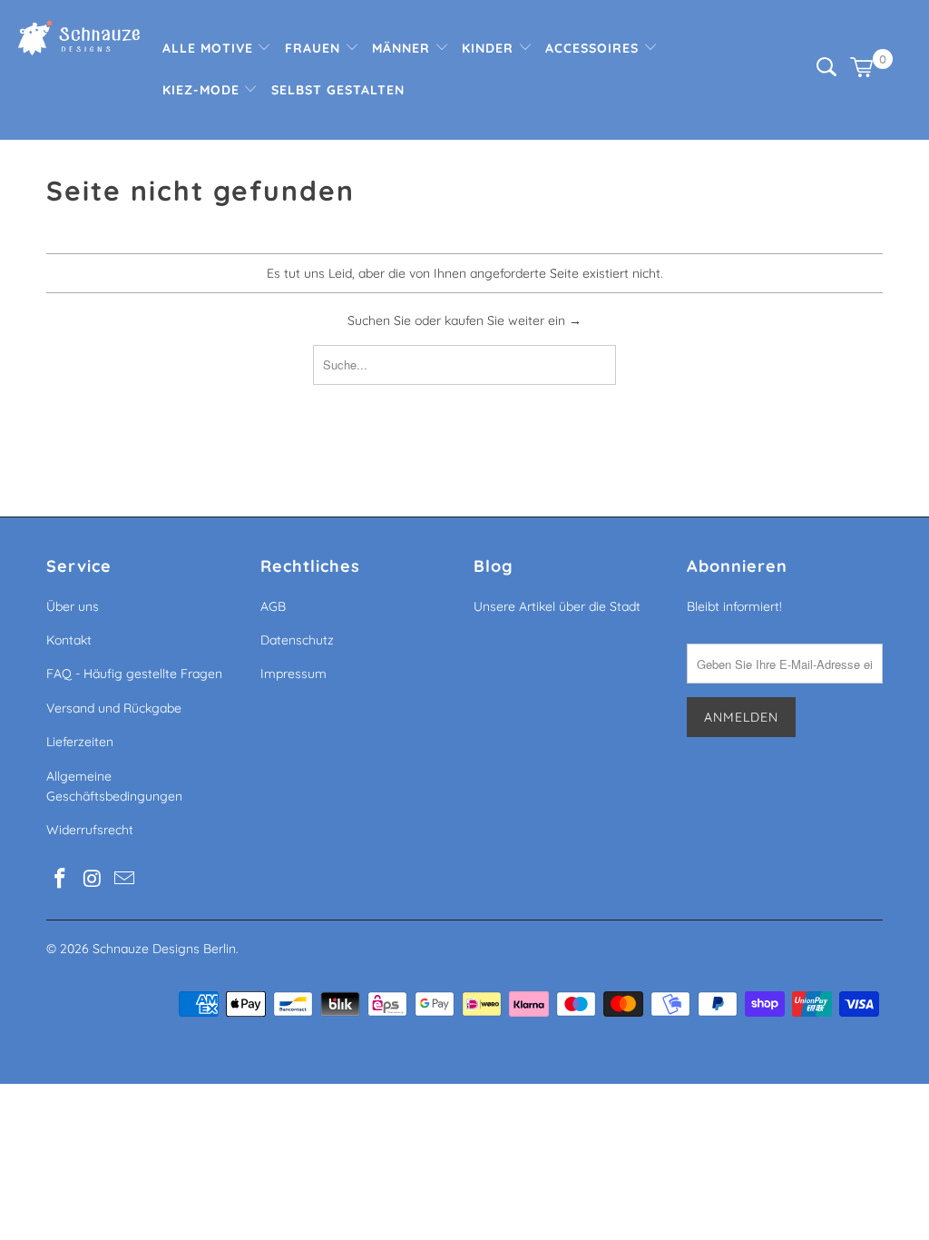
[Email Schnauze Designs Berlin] (125, 879)
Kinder (490, 48)
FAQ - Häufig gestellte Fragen (134, 673)
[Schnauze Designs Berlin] (79, 40)
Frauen (315, 48)
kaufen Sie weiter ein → (513, 320)
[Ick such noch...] (826, 72)
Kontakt (69, 640)
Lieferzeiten (79, 741)
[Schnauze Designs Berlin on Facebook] (59, 879)
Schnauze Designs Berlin (164, 948)
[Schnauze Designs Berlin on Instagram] (92, 879)
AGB (273, 606)
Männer (403, 48)
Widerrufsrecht (89, 830)
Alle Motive (210, 48)
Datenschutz (297, 640)
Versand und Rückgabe (113, 708)
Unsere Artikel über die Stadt (557, 606)
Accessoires (594, 48)
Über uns (72, 606)
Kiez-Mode (203, 90)
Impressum (293, 673)
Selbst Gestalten (338, 90)
